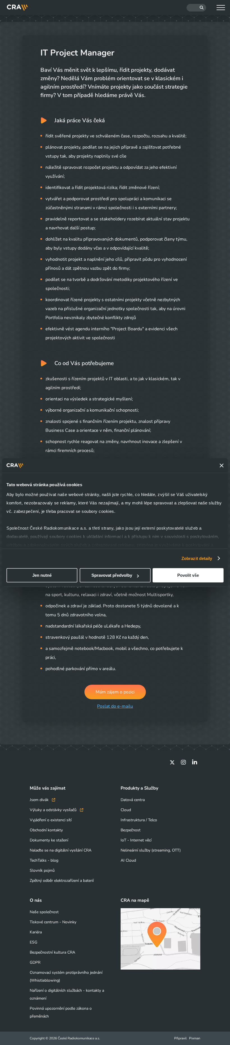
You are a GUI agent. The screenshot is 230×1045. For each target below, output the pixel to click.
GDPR (35, 962)
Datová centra (133, 799)
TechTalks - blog (44, 860)
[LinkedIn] (194, 762)
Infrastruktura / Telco (139, 820)
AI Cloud (128, 860)
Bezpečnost (131, 830)
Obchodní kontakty (46, 830)
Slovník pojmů (42, 870)
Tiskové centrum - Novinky (53, 922)
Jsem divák (40, 799)
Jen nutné (42, 575)
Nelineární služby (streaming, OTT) (151, 850)
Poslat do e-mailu (115, 706)
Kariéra (36, 932)
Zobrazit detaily (196, 558)
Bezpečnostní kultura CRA (52, 952)
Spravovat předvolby (111, 575)
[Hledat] (196, 7)
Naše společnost (44, 912)
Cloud (126, 810)
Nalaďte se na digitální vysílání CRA (60, 850)
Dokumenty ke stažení (49, 840)
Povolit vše (188, 575)
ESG (33, 942)
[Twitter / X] (172, 762)
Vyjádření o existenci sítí (51, 820)
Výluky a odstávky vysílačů (54, 810)
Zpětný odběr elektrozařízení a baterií (62, 880)
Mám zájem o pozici (115, 692)
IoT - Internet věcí (136, 840)
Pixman (194, 1038)
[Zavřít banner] (222, 465)
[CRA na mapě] (160, 939)
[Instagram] (183, 762)
